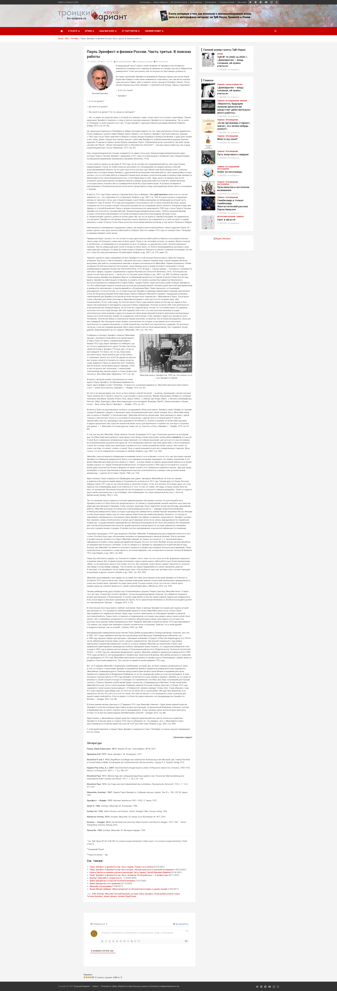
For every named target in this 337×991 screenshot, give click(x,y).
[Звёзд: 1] (85, 977)
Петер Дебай (160, 894)
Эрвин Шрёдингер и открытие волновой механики (112, 881)
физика (113, 896)
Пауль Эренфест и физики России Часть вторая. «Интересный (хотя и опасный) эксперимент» (132, 869)
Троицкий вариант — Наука (86, 986)
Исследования (196, 2)
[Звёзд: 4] (91, 977)
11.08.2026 (221, 69)
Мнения (243, 101)
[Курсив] (106, 941)
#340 (94, 894)
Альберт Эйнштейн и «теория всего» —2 (107, 878)
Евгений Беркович (122, 894)
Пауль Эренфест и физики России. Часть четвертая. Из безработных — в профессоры (129, 875)
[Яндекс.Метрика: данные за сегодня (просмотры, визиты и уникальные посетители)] (222, 238)
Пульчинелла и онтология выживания (233, 189)
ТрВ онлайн (241, 2)
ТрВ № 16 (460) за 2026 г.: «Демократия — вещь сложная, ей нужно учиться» (232, 61)
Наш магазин (106, 31)
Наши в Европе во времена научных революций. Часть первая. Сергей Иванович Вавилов (130, 872)
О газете (72, 31)
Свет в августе (226, 219)
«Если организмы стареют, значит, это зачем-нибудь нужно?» (233, 125)
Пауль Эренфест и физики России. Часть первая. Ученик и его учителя (121, 867)
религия (170, 894)
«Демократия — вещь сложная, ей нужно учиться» (230, 90)
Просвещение (210, 2)
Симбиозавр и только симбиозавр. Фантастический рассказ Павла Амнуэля (232, 205)
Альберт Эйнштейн (105, 894)
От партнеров (129, 31)
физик (107, 896)
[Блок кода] (128, 941)
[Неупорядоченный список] (121, 941)
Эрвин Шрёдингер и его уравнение (105, 883)
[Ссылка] (132, 941)
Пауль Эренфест (146, 894)
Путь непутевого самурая (233, 154)
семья (177, 894)
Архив (88, 31)
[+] (138, 941)
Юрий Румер (131, 896)
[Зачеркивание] (113, 941)
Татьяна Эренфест (95, 896)
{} (135, 941)
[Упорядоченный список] (117, 941)
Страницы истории (226, 2)
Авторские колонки (179, 2)
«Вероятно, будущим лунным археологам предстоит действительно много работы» (233, 108)
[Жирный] (102, 941)
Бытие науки (145, 2)
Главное (221, 84)
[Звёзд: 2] (87, 977)
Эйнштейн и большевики (101, 886)
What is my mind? (227, 139)
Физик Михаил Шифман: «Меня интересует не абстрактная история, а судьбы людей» (129, 889)
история (134, 894)
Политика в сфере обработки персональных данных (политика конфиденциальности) (140, 986)
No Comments (162, 62)
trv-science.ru (233, 69)
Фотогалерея (223, 169)
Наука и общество (160, 2)
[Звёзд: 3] (89, 977)
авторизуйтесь (182, 924)
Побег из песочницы (229, 171)
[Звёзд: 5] (93, 977)
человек (121, 896)
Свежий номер (153, 31)
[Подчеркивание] (109, 941)
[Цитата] (124, 941)
